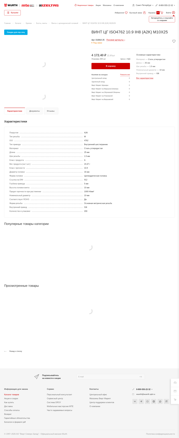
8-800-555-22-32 (166, 5)
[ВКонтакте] (134, 401)
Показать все (125, 75)
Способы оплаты (12, 410)
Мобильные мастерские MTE (60, 406)
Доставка (8, 406)
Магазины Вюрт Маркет (100, 398)
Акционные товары (85, 5)
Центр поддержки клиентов (102, 402)
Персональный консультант (59, 394)
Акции (98, 5)
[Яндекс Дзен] (153, 401)
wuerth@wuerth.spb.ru (145, 394)
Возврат (8, 414)
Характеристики (14, 111)
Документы (34, 111)
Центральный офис (98, 394)
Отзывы (51, 111)
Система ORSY (54, 402)
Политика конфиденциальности (160, 434)
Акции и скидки (11, 398)
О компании (118, 5)
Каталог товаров (11, 394)
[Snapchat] (160, 401)
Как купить (9, 402)
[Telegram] (141, 401)
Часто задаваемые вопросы (59, 410)
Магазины (107, 5)
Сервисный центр (55, 398)
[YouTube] (147, 401)
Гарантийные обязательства (17, 418)
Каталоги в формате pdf (15, 422)
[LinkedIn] (166, 401)
